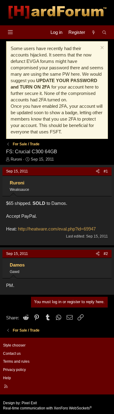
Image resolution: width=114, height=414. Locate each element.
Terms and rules (16, 361)
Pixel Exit (29, 403)
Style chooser (14, 345)
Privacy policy (14, 370)
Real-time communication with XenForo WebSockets (47, 408)
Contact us (12, 353)
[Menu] (10, 32)
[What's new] (93, 32)
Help (7, 378)
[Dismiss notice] (101, 48)
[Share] (98, 171)
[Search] (104, 32)
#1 (106, 171)
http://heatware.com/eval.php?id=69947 (57, 228)
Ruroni (16, 159)
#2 (106, 254)
